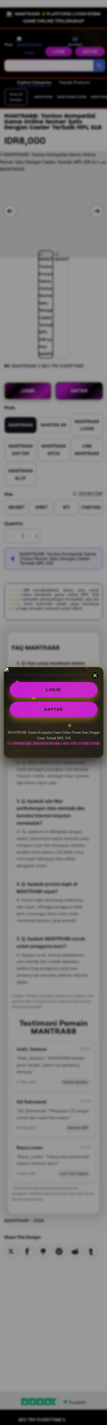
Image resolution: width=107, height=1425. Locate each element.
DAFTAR (53, 709)
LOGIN (53, 689)
